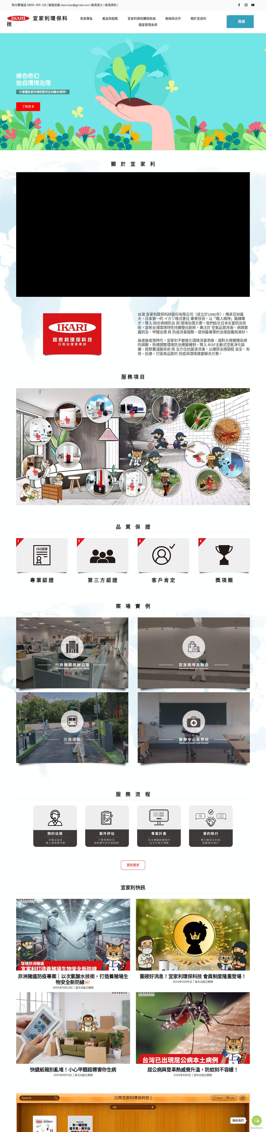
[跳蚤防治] (231, 467)
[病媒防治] (197, 421)
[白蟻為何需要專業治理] (198, 458)
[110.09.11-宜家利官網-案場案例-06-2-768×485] (194, 619)
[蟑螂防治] (228, 434)
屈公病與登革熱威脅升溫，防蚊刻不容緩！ (193, 1070)
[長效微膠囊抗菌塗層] (132, 486)
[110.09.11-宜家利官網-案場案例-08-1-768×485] (72, 619)
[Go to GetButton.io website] (256, 1128)
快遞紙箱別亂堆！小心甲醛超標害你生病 (73, 1070)
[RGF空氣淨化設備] (99, 413)
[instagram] (246, 5)
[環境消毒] (167, 488)
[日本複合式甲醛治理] (35, 472)
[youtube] (252, 5)
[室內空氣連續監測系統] (132, 413)
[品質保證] (42, 540)
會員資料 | (111, 5)
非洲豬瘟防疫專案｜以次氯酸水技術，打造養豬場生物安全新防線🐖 (73, 979)
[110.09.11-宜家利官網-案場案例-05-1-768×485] (194, 694)
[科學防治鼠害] (165, 412)
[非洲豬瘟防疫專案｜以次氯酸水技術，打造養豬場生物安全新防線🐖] (73, 935)
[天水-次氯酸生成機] (67, 420)
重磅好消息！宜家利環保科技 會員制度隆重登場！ (193, 976)
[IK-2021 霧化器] (68, 457)
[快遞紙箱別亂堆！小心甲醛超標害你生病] (73, 1028)
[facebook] (239, 5)
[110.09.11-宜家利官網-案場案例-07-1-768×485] (72, 694)
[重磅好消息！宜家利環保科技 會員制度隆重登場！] (193, 935)
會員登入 (97, 5)
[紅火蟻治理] (209, 484)
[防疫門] (100, 484)
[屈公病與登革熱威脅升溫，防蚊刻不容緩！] (193, 1028)
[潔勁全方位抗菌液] (38, 436)
